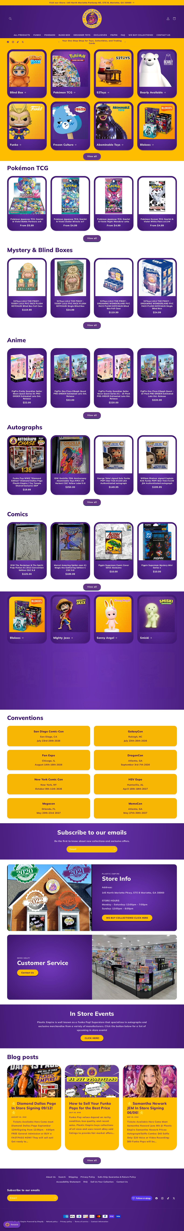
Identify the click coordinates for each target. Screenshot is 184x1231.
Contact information (99, 1222)
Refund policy (52, 1222)
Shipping (73, 1177)
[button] (10, 18)
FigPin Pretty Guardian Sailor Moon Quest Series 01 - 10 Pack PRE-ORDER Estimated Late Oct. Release (113, 395)
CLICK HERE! (92, 1038)
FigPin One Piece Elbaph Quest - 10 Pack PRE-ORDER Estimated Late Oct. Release (156, 393)
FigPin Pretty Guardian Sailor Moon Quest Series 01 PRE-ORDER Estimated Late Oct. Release (27, 395)
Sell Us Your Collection (102, 1181)
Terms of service (81, 1222)
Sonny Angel (105, 637)
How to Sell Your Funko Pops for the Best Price (90, 1105)
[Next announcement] (125, 42)
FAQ (85, 1181)
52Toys (101, 92)
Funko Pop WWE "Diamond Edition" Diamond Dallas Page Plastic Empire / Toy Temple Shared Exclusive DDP (26, 482)
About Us (51, 1177)
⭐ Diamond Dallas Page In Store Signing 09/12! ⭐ (33, 1108)
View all (92, 156)
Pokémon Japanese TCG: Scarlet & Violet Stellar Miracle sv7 (70, 220)
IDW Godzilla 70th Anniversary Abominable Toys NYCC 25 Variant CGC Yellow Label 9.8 (70, 480)
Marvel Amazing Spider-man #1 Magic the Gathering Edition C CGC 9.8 (70, 567)
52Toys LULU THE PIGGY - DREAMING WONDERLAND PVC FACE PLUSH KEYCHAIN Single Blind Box (157, 305)
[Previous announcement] (59, 42)
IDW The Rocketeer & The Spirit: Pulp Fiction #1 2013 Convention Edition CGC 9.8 (27, 567)
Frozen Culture (63, 144)
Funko (14, 144)
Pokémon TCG (62, 92)
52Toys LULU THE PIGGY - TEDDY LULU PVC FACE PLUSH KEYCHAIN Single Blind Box (70, 303)
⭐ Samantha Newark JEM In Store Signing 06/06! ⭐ (147, 1108)
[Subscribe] (114, 849)
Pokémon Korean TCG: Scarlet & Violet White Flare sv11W (157, 220)
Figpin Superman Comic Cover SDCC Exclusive (113, 566)
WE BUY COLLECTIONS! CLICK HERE (127, 917)
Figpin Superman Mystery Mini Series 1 (157, 566)
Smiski (144, 637)
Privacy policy (66, 1222)
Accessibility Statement (68, 1181)
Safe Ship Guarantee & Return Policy (117, 1177)
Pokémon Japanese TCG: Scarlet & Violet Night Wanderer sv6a (113, 220)
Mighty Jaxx (61, 637)
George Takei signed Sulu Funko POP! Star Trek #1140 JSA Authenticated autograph (113, 480)
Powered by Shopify (35, 1222)
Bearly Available (151, 92)
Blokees (145, 144)
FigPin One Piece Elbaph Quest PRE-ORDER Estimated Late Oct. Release (70, 393)
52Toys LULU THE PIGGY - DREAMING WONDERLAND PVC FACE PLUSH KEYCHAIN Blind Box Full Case (113, 305)
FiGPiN (14, 693)
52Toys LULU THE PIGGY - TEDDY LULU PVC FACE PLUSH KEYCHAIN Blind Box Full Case (27, 303)
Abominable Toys (108, 144)
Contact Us (27, 972)
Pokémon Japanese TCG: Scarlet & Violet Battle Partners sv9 (27, 220)
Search (62, 1177)
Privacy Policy (88, 1177)
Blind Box (16, 92)
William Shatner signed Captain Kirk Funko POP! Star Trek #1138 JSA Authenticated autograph (157, 480)
